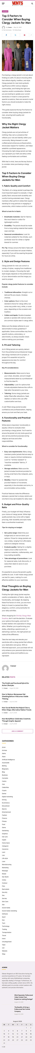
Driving (4, 799)
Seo (3, 895)
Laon (3, 852)
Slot (3, 904)
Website (4, 951)
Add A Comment (17, 731)
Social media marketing (9, 911)
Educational (5, 806)
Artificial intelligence (8, 759)
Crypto (4, 790)
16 (31, 1034)
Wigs (3, 954)
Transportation (6, 932)
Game (4, 827)
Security (4, 892)
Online (4, 880)
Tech (3, 923)
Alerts (4, 753)
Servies (4, 898)
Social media (6, 907)
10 (4, 1034)
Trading (4, 929)
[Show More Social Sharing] (31, 35)
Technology (5, 926)
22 (26, 1037)
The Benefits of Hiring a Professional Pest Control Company (22, 1009)
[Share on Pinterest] (24, 35)
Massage (5, 870)
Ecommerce (6, 803)
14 (22, 1034)
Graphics (5, 833)
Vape (3, 944)
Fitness (4, 821)
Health (4, 840)
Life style (5, 858)
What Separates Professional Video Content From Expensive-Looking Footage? (23, 997)
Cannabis (5, 778)
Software (5, 914)
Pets (3, 886)
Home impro (6, 843)
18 (8, 1037)
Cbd (3, 784)
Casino (4, 781)
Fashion (5, 11)
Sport (4, 917)
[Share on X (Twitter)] (15, 35)
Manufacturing (6, 864)
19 (13, 1037)
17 (4, 1037)
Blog (3, 772)
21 (22, 1037)
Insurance (5, 849)
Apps (3, 756)
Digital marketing (7, 796)
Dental (4, 793)
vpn (3, 948)
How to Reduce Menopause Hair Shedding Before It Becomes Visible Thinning (15, 696)
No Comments (7, 30)
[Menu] (3, 3)
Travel (4, 935)
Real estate (5, 889)
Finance (4, 818)
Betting (4, 766)
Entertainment (6, 812)
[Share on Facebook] (6, 35)
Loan (3, 861)
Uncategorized (6, 941)
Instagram (5, 846)
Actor (4, 747)
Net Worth (5, 877)
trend (3, 938)
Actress (4, 750)
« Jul (3, 1047)
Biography (5, 769)
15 (26, 1034)
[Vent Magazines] (17, 3)
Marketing (5, 867)
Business (5, 775)
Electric (4, 809)
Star (3, 920)
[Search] (32, 3)
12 (13, 1034)
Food (3, 824)
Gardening (5, 830)
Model (4, 874)
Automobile (5, 762)
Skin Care (5, 901)
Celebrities (5, 787)
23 (31, 1037)
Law (3, 855)
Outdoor (4, 883)
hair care (5, 837)
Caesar (10, 27)
